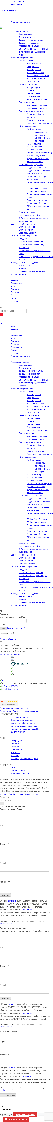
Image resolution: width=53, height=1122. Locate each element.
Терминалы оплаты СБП (30, 215)
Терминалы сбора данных (31, 165)
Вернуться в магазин (25, 1115)
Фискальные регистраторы (31, 40)
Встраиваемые (33, 96)
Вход (3, 628)
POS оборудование (27, 126)
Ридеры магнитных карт (38, 159)
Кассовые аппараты (20, 31)
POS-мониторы (34, 129)
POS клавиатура (34, 150)
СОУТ (13, 767)
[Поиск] (1, 314)
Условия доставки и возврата (24, 759)
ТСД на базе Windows (37, 188)
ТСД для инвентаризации (38, 170)
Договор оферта (18, 770)
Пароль (4, 625)
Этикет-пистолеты (35, 162)
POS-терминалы (34, 147)
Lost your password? (16, 628)
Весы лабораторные (36, 79)
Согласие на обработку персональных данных (21, 711)
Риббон (22, 268)
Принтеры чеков (26, 102)
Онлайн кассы (25, 34)
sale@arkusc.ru (18, 4)
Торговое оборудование (22, 58)
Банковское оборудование (23, 224)
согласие (12, 901)
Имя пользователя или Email (14, 617)
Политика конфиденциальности (14, 708)
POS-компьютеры (35, 144)
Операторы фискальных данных (33, 49)
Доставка (15, 341)
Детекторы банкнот (27, 233)
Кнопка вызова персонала (31, 242)
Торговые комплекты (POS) (39, 153)
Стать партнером (8, 10)
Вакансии (15, 350)
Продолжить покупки (16, 1119)
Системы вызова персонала (24, 236)
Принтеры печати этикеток (31, 111)
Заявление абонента (20, 773)
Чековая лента (25, 265)
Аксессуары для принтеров (39, 123)
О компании (16, 347)
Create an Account (8, 639)
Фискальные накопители (30, 43)
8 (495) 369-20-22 (18, 1)
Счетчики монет (26, 230)
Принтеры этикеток (35, 120)
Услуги (14, 338)
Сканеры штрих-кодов (29, 84)
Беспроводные (33, 87)
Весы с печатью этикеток (38, 76)
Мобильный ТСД (34, 173)
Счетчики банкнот (27, 227)
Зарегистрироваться (20, 22)
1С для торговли (18, 274)
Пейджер (23, 239)
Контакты (15, 353)
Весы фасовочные (35, 73)
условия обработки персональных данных (19, 794)
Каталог (14, 329)
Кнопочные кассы (27, 37)
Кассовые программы (29, 46)
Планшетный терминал (37, 200)
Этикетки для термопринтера (32, 271)
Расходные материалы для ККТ (25, 262)
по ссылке (27, 910)
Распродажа (16, 335)
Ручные (30, 90)
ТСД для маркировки (36, 191)
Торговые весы (26, 61)
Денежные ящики (27, 212)
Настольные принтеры (37, 108)
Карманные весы (34, 81)
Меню (13, 326)
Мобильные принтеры (37, 105)
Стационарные (33, 93)
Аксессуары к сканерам (37, 99)
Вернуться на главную (10, 654)
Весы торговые (34, 70)
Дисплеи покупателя (36, 156)
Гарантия (15, 344)
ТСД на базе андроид (36, 168)
